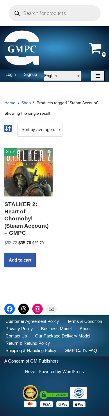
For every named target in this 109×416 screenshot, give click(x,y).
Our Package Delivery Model (62, 335)
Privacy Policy (19, 328)
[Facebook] (9, 309)
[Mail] (51, 309)
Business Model (56, 328)
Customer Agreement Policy (32, 321)
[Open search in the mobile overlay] (54, 13)
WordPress (73, 371)
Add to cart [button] (20, 259)
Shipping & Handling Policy (31, 350)
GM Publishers (44, 360)
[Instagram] (37, 309)
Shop (26, 102)
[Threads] (23, 309)
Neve (30, 371)
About (85, 328)
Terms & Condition (84, 321)
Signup (30, 74)
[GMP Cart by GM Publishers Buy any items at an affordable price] (21, 47)
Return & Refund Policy (28, 343)
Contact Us (16, 335)
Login (11, 74)
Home (9, 102)
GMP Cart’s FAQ (81, 350)
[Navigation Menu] (98, 76)
